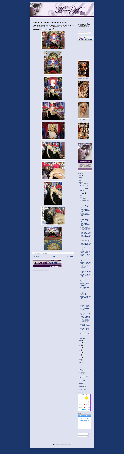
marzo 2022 (82, 198)
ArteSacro (81, 367)
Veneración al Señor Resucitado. (84, 269)
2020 (80, 342)
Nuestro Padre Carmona (83, 384)
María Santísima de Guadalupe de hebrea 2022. (85, 325)
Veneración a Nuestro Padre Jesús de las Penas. (85, 263)
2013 (80, 354)
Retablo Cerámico (82, 389)
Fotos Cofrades (82, 372)
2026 (80, 175)
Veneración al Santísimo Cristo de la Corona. (84, 281)
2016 (80, 349)
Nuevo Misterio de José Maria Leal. (84, 288)
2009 (80, 360)
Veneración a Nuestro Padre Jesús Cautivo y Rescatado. (85, 266)
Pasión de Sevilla (82, 386)
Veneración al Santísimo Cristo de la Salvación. (85, 306)
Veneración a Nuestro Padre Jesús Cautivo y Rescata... (85, 258)
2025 (80, 177)
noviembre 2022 (83, 185)
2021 (80, 340)
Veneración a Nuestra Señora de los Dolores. (85, 249)
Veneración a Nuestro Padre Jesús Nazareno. (85, 303)
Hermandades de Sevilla (84, 379)
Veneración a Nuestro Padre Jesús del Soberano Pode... (85, 275)
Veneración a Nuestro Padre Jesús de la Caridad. (85, 255)
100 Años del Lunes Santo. (85, 200)
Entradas (81, 434)
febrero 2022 (82, 336)
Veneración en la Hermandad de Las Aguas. (85, 247)
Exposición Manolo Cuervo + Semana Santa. (85, 260)
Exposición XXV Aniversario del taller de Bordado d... (85, 317)
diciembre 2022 (83, 183)
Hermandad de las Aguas (84, 375)
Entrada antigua (70, 256)
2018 (80, 345)
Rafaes (80, 387)
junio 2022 (82, 193)
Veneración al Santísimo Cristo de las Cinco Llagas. (84, 291)
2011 (80, 357)
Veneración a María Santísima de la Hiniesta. (85, 294)
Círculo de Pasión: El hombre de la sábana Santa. (85, 320)
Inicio (54, 256)
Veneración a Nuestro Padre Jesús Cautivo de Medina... (85, 297)
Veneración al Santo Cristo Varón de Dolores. (85, 252)
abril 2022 (82, 197)
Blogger (69, 444)
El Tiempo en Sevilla (84, 394)
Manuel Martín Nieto (83, 383)
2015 (80, 350)
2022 (80, 182)
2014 (80, 352)
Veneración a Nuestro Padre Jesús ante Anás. (85, 272)
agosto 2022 (82, 190)
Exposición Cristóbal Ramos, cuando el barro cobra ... (85, 228)
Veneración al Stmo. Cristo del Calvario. (85, 334)
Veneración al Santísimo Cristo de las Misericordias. (84, 284)
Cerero (80, 369)
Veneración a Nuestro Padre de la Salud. (85, 279)
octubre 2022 (82, 187)
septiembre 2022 (83, 188)
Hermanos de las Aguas (83, 380)
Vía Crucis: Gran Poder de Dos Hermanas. (85, 312)
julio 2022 (82, 192)
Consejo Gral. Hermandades (84, 370)
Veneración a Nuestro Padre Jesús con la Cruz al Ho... (85, 332)
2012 (80, 355)
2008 (80, 362)
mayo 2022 (82, 195)
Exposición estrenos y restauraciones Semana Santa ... (85, 203)
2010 (80, 359)
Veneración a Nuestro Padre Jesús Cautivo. (85, 301)
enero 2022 (82, 338)
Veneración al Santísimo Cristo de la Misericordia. (85, 329)
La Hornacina (81, 382)
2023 (80, 180)
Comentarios (82, 436)
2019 (80, 344)
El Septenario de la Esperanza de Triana (84, 217)
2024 (80, 178)
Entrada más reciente (37, 256)
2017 (80, 347)
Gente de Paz (81, 373)
